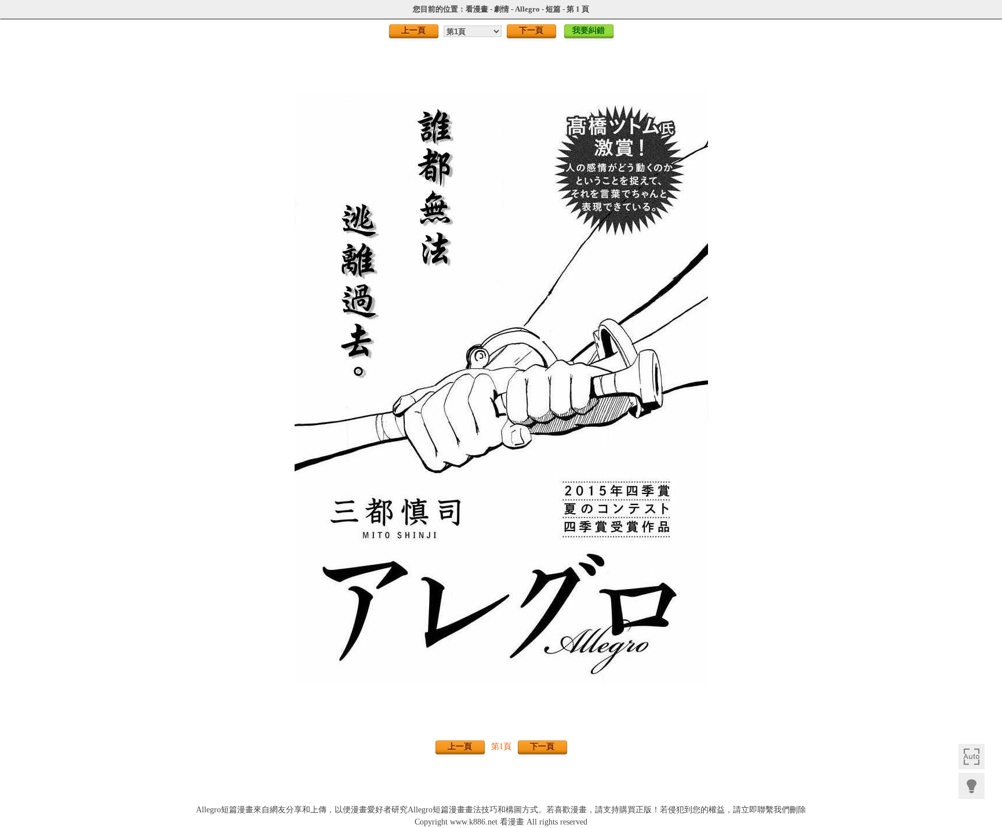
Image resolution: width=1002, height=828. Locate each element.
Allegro (527, 9)
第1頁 (501, 746)
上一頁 (413, 30)
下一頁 (531, 30)
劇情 (501, 9)
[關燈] (972, 786)
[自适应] (972, 757)
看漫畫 (477, 9)
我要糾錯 (588, 30)
